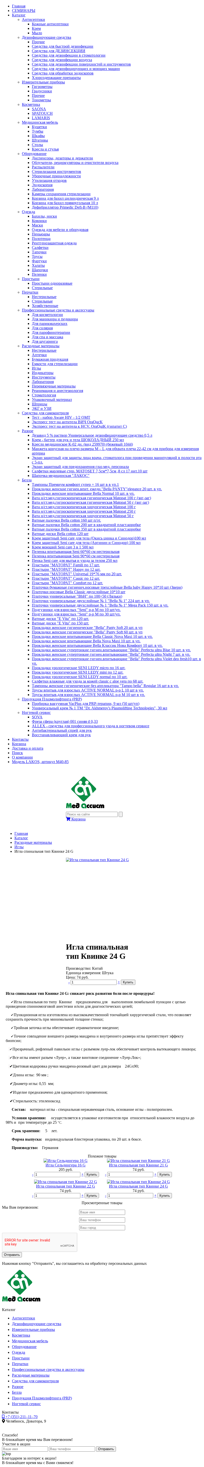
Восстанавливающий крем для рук (61, 735)
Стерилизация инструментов (56, 171)
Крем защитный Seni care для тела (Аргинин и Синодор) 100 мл (86, 542)
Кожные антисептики (50, 24)
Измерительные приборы (43, 82)
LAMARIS (41, 118)
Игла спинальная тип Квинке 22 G (65, 1186)
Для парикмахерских (49, 323)
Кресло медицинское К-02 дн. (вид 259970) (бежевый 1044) (82, 444)
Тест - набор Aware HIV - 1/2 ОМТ (61, 417)
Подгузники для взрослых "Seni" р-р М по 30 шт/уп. (76, 614)
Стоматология (44, 395)
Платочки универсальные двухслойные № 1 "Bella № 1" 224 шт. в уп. (91, 601)
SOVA (37, 717)
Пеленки (39, 274)
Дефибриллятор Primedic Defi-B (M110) (65, 207)
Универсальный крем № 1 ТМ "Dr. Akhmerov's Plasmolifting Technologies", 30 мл (99, 708)
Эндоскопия (42, 185)
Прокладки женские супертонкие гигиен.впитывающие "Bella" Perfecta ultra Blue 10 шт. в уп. (111, 650)
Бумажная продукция (50, 359)
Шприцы (39, 404)
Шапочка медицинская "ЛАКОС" (61, 475)
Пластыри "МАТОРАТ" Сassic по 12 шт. (66, 578)
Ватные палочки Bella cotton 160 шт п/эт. (66, 520)
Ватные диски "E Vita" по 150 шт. (60, 623)
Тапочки (39, 252)
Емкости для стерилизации (55, 364)
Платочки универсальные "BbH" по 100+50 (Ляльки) (77, 596)
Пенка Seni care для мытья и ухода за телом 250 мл (74, 560)
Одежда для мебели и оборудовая (60, 230)
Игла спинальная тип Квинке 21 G (138, 1165)
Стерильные (42, 288)
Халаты (38, 265)
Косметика (31, 104)
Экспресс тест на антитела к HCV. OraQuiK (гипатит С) (79, 426)
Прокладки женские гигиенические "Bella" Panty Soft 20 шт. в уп (87, 627)
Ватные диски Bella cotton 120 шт (60, 534)
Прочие (38, 42)
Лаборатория (43, 189)
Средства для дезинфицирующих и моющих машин (76, 69)
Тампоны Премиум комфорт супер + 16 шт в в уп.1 (75, 484)
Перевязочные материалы (54, 386)
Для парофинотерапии (51, 332)
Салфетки (40, 247)
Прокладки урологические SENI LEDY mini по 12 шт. (77, 672)
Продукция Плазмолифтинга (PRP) (52, 699)
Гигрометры (42, 86)
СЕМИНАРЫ (23, 10)
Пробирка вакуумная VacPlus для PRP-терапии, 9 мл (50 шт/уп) (85, 703)
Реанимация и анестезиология (57, 390)
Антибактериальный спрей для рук (62, 730)
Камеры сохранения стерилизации (61, 194)
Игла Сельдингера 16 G (66, 1165)
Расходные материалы (40, 346)
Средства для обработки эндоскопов (63, 73)
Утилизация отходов (49, 180)
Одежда (28, 212)
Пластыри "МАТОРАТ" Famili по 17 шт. (66, 565)
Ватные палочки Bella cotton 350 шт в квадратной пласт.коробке (86, 529)
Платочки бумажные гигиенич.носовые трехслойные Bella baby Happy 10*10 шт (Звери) (107, 587)
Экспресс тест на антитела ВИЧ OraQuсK (67, 422)
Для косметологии (47, 314)
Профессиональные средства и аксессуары (58, 310)
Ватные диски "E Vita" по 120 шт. (60, 619)
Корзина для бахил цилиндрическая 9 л (65, 198)
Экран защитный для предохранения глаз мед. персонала (80, 466)
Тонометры (41, 100)
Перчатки (30, 292)
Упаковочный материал (52, 399)
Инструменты (43, 377)
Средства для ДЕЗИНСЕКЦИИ (58, 51)
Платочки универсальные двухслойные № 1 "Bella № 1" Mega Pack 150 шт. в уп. (100, 605)
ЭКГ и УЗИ (41, 408)
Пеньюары (41, 234)
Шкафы (38, 136)
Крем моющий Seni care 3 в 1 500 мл (63, 547)
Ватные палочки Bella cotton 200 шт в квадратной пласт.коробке (86, 525)
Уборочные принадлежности (56, 176)
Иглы (36, 368)
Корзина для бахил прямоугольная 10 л (65, 203)
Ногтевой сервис (36, 712)
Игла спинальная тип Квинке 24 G (138, 1186)
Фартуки (39, 261)
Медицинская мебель (40, 122)
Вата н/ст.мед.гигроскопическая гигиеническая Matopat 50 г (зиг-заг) (90, 502)
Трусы (37, 256)
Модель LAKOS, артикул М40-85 (40, 762)
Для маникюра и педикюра (55, 319)
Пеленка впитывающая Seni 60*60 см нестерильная (75, 551)
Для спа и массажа (47, 337)
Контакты (20, 739)
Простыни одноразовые (52, 283)
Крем (36, 28)
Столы (37, 145)
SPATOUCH (42, 113)
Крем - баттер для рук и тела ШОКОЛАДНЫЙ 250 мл (78, 440)
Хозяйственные (45, 306)
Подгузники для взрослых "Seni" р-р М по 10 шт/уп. (76, 610)
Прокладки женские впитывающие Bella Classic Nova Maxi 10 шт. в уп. (92, 636)
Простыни (31, 279)
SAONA (39, 109)
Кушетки (39, 127)
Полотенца (41, 238)
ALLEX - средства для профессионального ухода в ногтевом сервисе (90, 726)
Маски (37, 225)
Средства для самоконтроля (45, 413)
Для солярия (42, 328)
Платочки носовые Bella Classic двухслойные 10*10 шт (78, 592)
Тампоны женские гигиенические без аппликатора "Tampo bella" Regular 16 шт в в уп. (105, 686)
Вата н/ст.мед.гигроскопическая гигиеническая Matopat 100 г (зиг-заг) (91, 498)
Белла (27, 480)
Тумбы (37, 131)
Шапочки (40, 270)
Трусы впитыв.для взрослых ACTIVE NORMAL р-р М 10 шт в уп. (88, 695)
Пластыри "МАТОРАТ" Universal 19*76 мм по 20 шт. (77, 574)
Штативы (40, 140)
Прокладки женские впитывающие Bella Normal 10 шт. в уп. (83, 493)
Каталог (19, 15)
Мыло (37, 33)
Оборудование (34, 154)
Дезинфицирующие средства (46, 37)
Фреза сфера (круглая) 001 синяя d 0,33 (65, 721)
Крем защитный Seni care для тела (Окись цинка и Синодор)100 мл (89, 538)
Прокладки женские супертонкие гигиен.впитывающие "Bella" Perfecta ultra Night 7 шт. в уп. (111, 654)
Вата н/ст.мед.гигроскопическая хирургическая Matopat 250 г (84, 511)
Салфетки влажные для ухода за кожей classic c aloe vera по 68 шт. (87, 681)
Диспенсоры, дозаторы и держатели (62, 158)
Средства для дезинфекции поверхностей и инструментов (81, 64)
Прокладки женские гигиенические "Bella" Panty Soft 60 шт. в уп (87, 632)
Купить (128, 982)
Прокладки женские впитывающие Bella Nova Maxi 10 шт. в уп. (86, 641)
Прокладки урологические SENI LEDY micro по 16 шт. (78, 668)
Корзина (19, 744)
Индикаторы (42, 373)
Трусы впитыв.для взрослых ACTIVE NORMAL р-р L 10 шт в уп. (88, 690)
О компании (22, 757)
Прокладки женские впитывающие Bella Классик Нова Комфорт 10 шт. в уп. (97, 645)
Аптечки (39, 355)
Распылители (43, 167)
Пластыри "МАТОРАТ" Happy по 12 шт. (66, 569)
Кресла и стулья (45, 149)
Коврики (39, 221)
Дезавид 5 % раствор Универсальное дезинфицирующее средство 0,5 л (92, 435)
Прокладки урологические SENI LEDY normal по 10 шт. (79, 677)
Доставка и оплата (27, 748)
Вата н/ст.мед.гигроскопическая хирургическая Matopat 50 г (83, 516)
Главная (18, 6)
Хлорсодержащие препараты (56, 78)
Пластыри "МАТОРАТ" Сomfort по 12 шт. (67, 583)
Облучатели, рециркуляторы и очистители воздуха (75, 162)
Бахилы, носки (44, 216)
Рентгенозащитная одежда (54, 243)
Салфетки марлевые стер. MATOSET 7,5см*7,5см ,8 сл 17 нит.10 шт (90, 471)
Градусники (42, 91)
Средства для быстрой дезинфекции (62, 46)
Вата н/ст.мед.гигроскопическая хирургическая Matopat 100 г (84, 507)
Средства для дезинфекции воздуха (62, 60)
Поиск (17, 753)
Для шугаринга (45, 341)
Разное (27, 431)
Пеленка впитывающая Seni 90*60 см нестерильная (75, 556)
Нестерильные (44, 297)
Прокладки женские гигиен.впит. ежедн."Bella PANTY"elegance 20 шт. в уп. (97, 489)
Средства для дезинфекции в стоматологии (68, 55)
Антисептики (33, 19)
